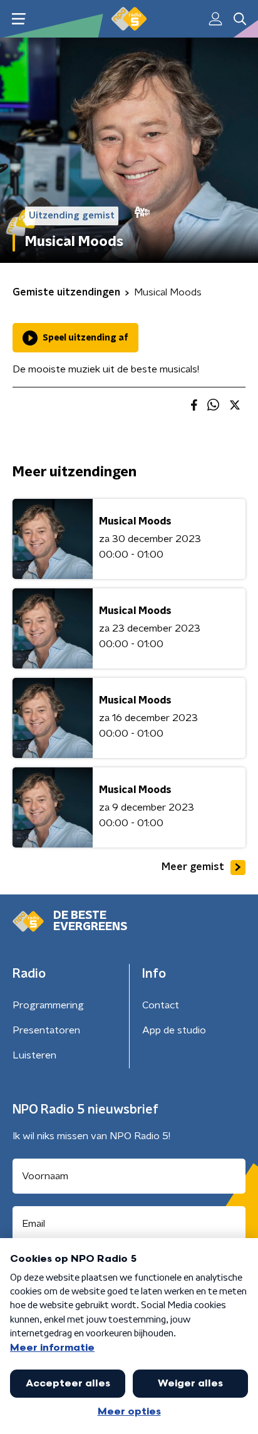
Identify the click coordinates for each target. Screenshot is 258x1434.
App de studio (174, 1030)
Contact (160, 1005)
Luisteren (34, 1055)
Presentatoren (46, 1030)
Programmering (48, 1005)
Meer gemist (193, 867)
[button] (18, 19)
